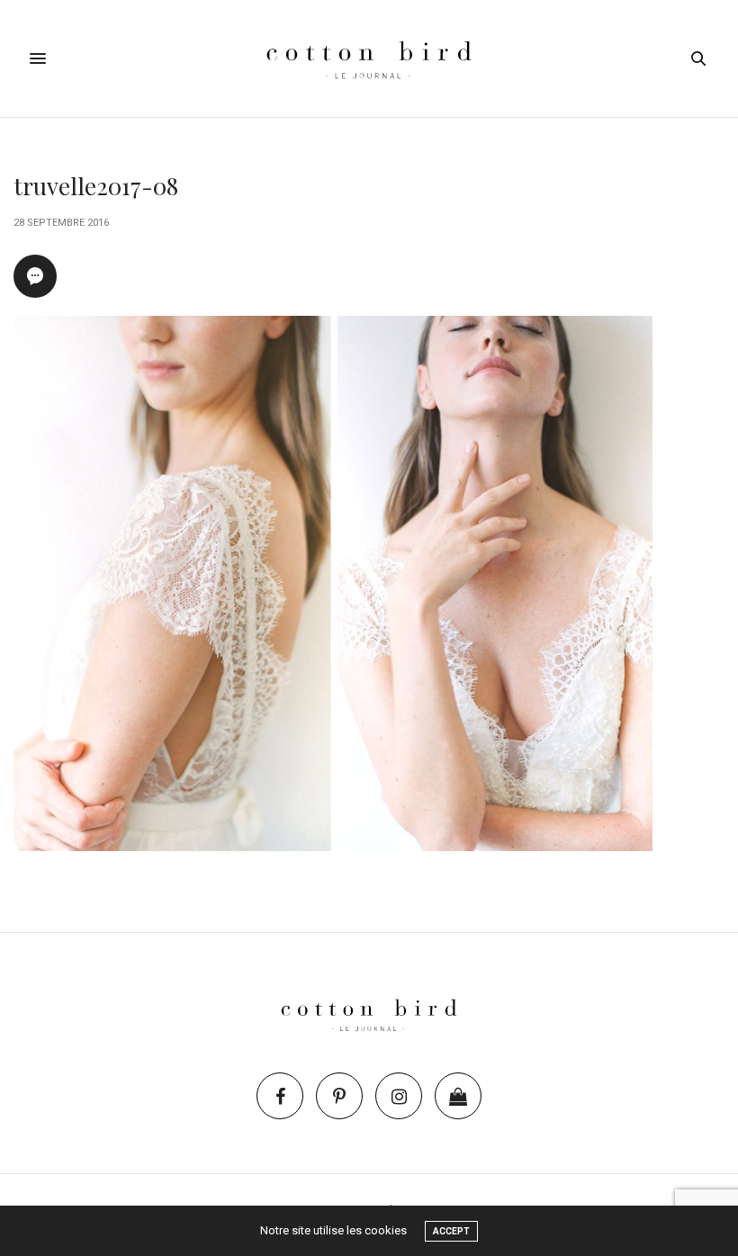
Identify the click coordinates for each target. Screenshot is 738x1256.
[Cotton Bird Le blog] (368, 58)
